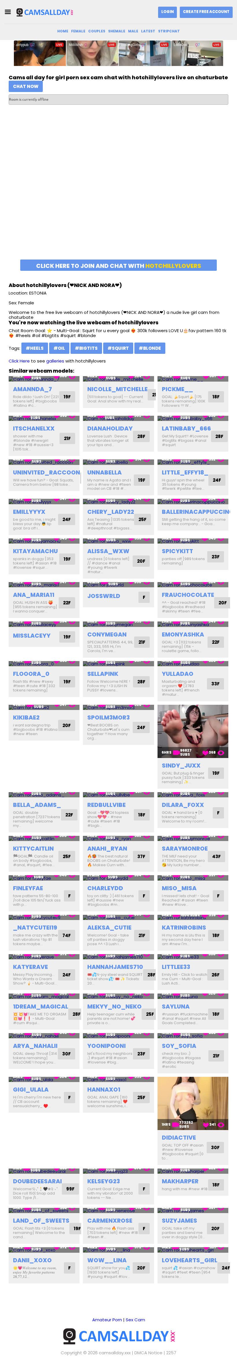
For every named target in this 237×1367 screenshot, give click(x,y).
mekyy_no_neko (114, 1006)
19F (67, 397)
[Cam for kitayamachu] (44, 541)
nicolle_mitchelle (117, 389)
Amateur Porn (107, 1320)
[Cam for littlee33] (193, 957)
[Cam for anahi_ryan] (118, 838)
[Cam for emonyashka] (193, 624)
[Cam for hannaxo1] (118, 1079)
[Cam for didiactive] (193, 1103)
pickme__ (177, 389)
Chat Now (25, 86)
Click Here (19, 361)
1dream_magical (40, 1006)
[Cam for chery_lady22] (118, 501)
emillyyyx (29, 512)
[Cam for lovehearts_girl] (193, 1250)
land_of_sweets (41, 1221)
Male (133, 31)
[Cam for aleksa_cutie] (118, 917)
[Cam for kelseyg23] (118, 1171)
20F (141, 561)
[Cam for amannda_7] (44, 379)
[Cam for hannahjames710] (118, 957)
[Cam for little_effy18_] (193, 462)
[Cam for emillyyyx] (44, 501)
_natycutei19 (35, 927)
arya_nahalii (35, 1046)
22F (67, 603)
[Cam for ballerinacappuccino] (193, 501)
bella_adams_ (37, 805)
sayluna (176, 1006)
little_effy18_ (185, 472)
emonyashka (183, 634)
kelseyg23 (103, 1181)
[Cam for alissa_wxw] (118, 541)
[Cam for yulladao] (193, 664)
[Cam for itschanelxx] (44, 418)
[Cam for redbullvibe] (118, 795)
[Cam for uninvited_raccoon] (44, 462)
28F (141, 436)
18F (216, 397)
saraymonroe (185, 849)
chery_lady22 (110, 512)
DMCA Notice (148, 1353)
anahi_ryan (107, 849)
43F (216, 856)
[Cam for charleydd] (118, 878)
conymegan (107, 634)
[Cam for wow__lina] (118, 1250)
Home (62, 31)
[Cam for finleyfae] (44, 878)
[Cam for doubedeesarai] (44, 1171)
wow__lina (107, 1260)
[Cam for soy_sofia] (193, 1036)
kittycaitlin (33, 849)
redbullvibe (106, 805)
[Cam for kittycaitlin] (44, 838)
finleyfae (28, 888)
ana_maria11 (33, 595)
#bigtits (86, 348)
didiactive (179, 1138)
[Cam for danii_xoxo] (44, 1250)
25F (142, 519)
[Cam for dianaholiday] (118, 418)
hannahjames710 (115, 967)
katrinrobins (184, 927)
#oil (59, 348)
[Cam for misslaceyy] (44, 624)
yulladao (177, 674)
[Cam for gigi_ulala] (44, 1079)
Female (78, 31)
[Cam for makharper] (193, 1171)
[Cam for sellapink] (118, 664)
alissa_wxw (108, 551)
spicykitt (177, 551)
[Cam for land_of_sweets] (44, 1210)
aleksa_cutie (109, 927)
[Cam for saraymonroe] (193, 838)
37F (141, 856)
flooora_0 (31, 674)
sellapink (102, 674)
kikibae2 (26, 717)
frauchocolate (188, 595)
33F (215, 684)
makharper (180, 1181)
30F (66, 1054)
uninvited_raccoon (46, 472)
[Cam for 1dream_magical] (44, 996)
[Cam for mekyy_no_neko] (118, 996)
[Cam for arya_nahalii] (44, 1036)
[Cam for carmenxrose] (118, 1210)
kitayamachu (35, 551)
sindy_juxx (181, 765)
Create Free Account (206, 11)
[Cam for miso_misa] (193, 878)
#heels (35, 348)
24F (217, 480)
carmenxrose (109, 1221)
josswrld (103, 596)
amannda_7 (32, 389)
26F (216, 975)
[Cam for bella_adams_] (44, 795)
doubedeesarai (37, 1181)
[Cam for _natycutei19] (44, 917)
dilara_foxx (183, 805)
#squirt (118, 348)
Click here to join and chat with (118, 266)
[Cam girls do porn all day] (44, 12)
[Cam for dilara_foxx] (193, 795)
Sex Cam (135, 1320)
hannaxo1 (103, 1089)
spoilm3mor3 (108, 717)
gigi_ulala (31, 1089)
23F (216, 557)
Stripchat (169, 31)
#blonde (150, 348)
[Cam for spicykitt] (193, 541)
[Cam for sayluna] (193, 996)
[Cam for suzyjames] (193, 1210)
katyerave (30, 967)
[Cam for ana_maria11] (44, 585)
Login (167, 11)
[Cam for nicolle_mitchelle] (118, 379)
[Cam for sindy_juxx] (193, 731)
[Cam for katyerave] (44, 957)
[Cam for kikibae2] (44, 707)
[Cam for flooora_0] (44, 664)
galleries (55, 361)
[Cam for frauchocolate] (193, 585)
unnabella (104, 472)
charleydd (105, 888)
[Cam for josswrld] (118, 585)
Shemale (116, 31)
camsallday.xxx (115, 1353)
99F (70, 1189)
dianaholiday (110, 428)
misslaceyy (32, 636)
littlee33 (176, 967)
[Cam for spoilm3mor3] (118, 707)
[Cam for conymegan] (118, 624)
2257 (171, 1353)
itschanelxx (34, 428)
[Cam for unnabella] (118, 462)
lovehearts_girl (189, 1260)
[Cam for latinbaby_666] (193, 418)
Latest (148, 31)
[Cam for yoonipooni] (118, 1036)
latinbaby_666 (186, 428)
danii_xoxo (32, 1260)
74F (66, 935)
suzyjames (179, 1221)
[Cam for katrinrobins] (193, 917)
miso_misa (179, 888)
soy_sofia (179, 1046)
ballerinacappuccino (198, 512)
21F (67, 438)
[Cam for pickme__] (193, 379)
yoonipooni (106, 1046)
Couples (96, 31)
